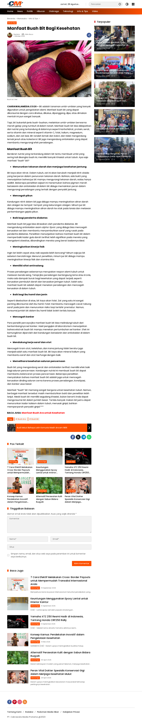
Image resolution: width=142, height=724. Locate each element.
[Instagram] (19, 702)
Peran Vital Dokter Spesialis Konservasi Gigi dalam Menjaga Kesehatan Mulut (77, 499)
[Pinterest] (14, 702)
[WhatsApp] (89, 437)
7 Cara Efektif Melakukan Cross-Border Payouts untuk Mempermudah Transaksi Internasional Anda (19, 470)
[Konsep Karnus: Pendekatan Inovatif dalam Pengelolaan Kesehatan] (20, 485)
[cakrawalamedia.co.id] (31, 4)
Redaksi (17, 34)
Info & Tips (12, 23)
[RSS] (25, 702)
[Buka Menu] (133, 4)
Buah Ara (22, 419)
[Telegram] (83, 437)
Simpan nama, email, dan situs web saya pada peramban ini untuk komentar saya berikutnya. (48, 555)
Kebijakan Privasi (71, 712)
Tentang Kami (14, 712)
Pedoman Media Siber (48, 712)
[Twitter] (78, 437)
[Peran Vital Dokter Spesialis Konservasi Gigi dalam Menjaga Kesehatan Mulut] (78, 485)
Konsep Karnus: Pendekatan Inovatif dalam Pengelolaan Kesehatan (17, 499)
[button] (120, 4)
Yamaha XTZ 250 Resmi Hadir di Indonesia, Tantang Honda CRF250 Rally (77, 470)
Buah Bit (35, 419)
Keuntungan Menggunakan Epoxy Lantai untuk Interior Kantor (46, 470)
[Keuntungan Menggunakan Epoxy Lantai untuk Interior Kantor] (49, 456)
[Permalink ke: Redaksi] (10, 35)
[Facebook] (72, 437)
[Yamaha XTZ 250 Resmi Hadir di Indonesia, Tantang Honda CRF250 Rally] (78, 456)
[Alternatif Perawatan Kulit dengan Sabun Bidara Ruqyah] (49, 485)
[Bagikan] (89, 35)
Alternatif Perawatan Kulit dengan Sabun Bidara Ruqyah (49, 499)
